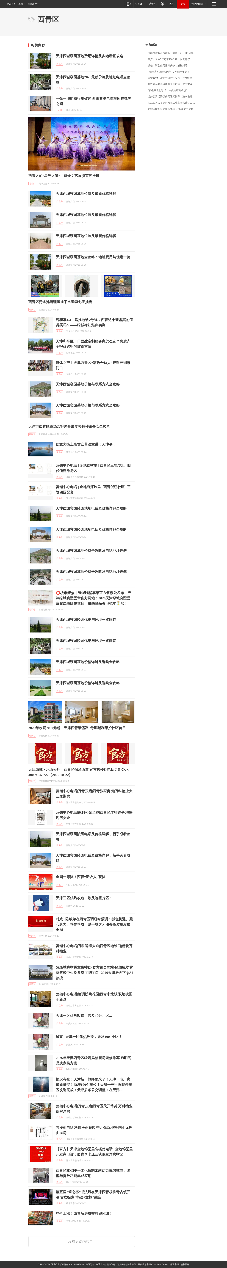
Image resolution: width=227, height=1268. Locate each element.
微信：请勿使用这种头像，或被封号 (167, 65)
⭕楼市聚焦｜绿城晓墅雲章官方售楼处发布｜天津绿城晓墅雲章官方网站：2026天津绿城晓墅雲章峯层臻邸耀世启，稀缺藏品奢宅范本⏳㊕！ (93, 598)
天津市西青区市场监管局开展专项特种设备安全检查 (69, 426)
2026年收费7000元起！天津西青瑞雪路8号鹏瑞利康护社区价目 (77, 728)
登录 (183, 4)
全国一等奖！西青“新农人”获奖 (81, 877)
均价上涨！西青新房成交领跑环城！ (84, 1213)
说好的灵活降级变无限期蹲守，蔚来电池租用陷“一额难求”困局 (173, 96)
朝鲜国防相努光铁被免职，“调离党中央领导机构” (173, 109)
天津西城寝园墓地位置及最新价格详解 (86, 194)
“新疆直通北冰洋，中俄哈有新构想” (167, 90)
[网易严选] (152, 4)
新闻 (59, 110)
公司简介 (90, 1264)
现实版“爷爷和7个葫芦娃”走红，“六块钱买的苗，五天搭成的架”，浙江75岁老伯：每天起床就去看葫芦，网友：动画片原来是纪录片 (173, 78)
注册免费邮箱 (197, 4)
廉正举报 (174, 1264)
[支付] (163, 4)
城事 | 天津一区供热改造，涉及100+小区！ (89, 1037)
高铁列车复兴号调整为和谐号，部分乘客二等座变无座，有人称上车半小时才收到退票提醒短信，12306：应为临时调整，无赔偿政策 (173, 84)
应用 (20, 4)
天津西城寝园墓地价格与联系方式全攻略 (88, 384)
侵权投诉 (185, 1264)
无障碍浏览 (33, 4)
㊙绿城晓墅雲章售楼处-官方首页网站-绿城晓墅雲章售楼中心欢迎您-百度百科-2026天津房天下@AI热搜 (94, 972)
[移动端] (129, 4)
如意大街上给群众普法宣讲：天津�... (85, 444)
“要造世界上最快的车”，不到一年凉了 (169, 71)
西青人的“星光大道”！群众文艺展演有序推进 (63, 176)
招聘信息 (111, 1264)
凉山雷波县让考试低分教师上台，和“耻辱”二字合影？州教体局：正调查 (173, 53)
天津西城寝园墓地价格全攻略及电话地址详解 (91, 550)
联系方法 (100, 1264)
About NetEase (76, 1264)
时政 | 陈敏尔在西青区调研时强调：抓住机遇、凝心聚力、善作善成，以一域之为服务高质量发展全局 (94, 924)
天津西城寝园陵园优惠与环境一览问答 (86, 619)
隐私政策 (132, 1264)
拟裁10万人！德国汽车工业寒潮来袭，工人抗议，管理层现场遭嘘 (173, 102)
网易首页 (11, 4)
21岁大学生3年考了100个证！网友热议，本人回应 (173, 59)
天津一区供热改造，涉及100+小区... (84, 1015)
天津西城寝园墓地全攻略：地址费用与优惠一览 (93, 257)
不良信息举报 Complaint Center (153, 1264)
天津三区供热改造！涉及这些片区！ (84, 898)
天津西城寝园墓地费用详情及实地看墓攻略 (89, 56)
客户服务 (121, 1264)
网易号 (59, 64)
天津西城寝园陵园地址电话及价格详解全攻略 (91, 508)
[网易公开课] (140, 4)
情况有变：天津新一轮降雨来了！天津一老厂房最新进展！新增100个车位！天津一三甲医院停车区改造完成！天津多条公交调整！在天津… (94, 1084)
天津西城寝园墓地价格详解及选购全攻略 (88, 662)
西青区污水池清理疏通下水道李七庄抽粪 (60, 302)
